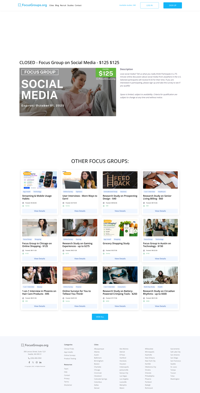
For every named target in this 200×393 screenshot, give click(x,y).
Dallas (96, 385)
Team (66, 369)
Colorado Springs (100, 379)
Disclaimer (68, 385)
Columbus (98, 382)
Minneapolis (149, 352)
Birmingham (98, 361)
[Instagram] (37, 362)
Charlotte (97, 367)
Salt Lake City (175, 352)
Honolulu (123, 361)
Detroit (122, 352)
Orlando (148, 373)
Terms (66, 382)
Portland (148, 382)
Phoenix (148, 379)
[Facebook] (29, 362)
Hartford (123, 358)
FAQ (65, 372)
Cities (51, 5)
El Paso (122, 355)
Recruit (63, 5)
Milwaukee (149, 349)
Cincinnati (98, 373)
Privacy (66, 378)
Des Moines (124, 349)
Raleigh (148, 385)
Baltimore (98, 358)
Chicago (97, 370)
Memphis (123, 385)
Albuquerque (99, 349)
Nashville (148, 355)
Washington (175, 379)
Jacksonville (124, 370)
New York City (150, 361)
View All (100, 317)
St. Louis (173, 367)
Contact (78, 5)
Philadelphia (149, 376)
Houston (123, 364)
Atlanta (97, 352)
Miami (122, 388)
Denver (97, 388)
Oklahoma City (150, 367)
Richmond (149, 388)
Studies (70, 5)
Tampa (173, 370)
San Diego (174, 358)
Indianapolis (124, 367)
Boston (96, 364)
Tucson (173, 373)
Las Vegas (123, 376)
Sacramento (175, 349)
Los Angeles (124, 379)
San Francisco (175, 361)
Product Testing (70, 359)
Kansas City (124, 373)
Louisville (123, 382)
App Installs (68, 352)
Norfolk (148, 364)
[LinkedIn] (40, 362)
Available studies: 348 (127, 5)
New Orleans (150, 358)
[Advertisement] (100, 29)
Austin (96, 355)
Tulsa (172, 376)
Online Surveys (69, 355)
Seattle (173, 364)
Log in (149, 5)
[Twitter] (33, 362)
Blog (57, 5)
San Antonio (175, 355)
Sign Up (172, 5)
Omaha (148, 370)
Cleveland (98, 376)
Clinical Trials (69, 349)
